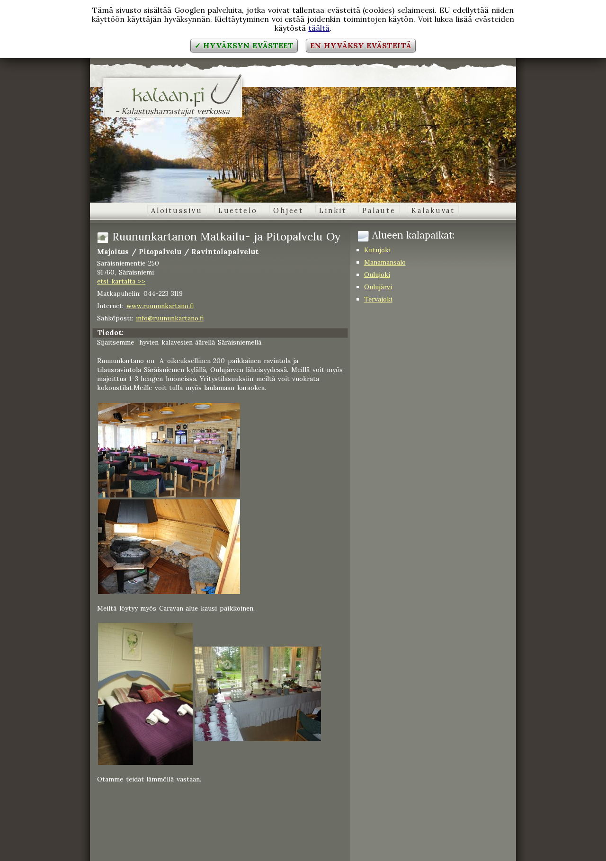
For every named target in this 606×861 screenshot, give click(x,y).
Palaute (379, 210)
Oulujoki (377, 274)
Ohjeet (288, 210)
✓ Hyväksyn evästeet (244, 45)
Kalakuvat (433, 210)
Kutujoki (377, 250)
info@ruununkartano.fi (170, 318)
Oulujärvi (378, 287)
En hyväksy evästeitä (360, 45)
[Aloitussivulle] (172, 101)
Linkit (332, 210)
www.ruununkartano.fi (160, 306)
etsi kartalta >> (121, 281)
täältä (319, 28)
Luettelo (238, 210)
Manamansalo (385, 262)
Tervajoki (378, 299)
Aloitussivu (177, 210)
